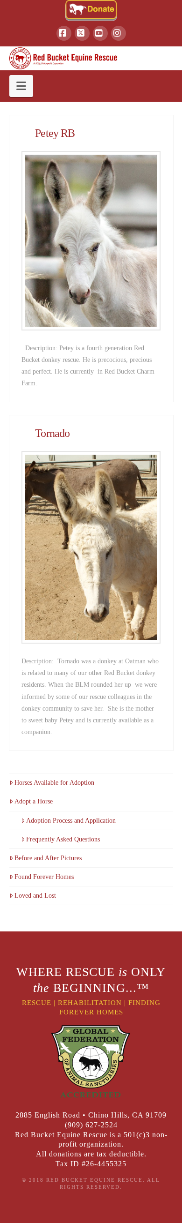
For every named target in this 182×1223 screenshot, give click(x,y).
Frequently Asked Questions (63, 839)
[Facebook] (63, 33)
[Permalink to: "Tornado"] (91, 547)
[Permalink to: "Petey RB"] (91, 241)
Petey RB (55, 133)
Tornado (52, 433)
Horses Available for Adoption (54, 782)
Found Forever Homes (44, 876)
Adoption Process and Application (71, 820)
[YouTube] (100, 33)
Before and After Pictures (48, 858)
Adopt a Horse (33, 801)
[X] (82, 33)
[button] (21, 86)
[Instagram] (118, 33)
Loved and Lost (35, 895)
